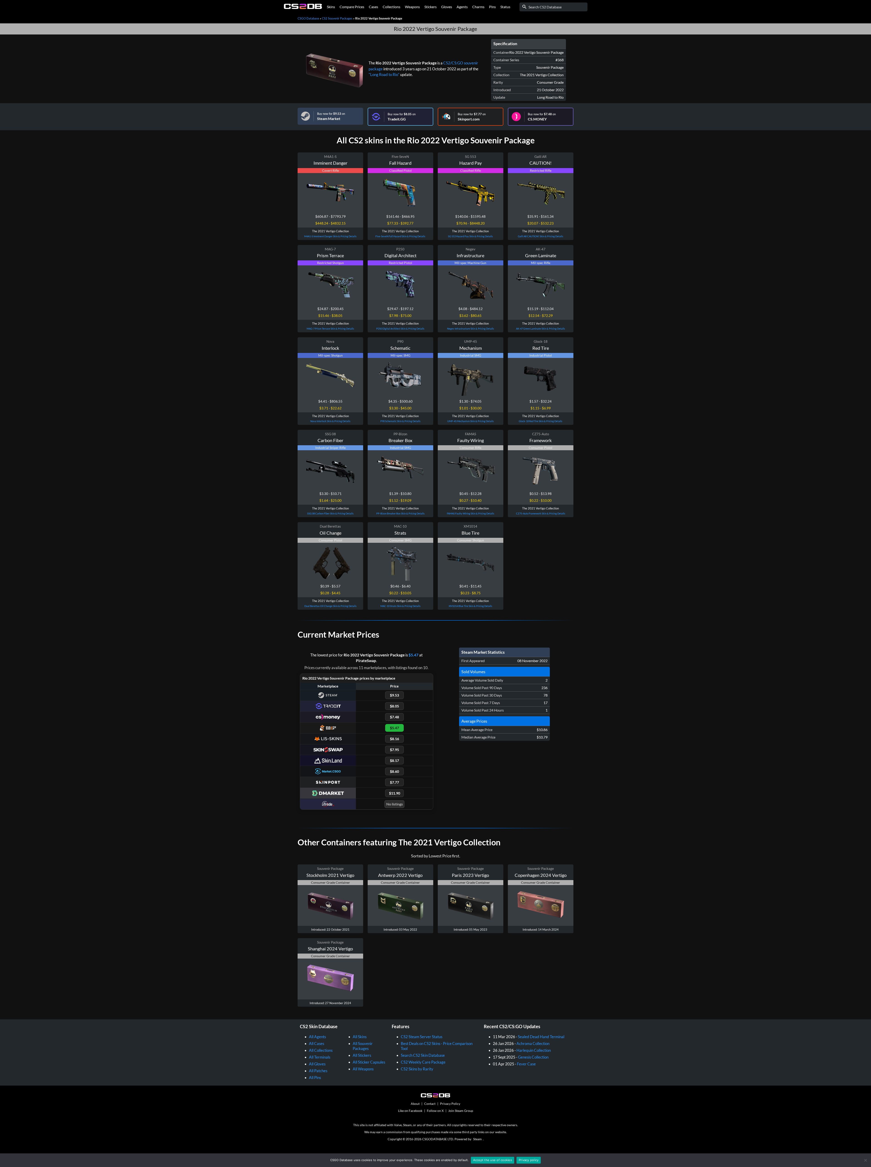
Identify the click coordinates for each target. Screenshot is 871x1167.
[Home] (303, 8)
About (415, 1104)
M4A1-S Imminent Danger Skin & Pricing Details (330, 236)
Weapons (412, 7)
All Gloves (317, 1064)
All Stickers (362, 1055)
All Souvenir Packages (363, 1046)
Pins (492, 7)
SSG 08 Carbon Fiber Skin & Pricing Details (330, 513)
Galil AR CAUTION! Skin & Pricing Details (540, 236)
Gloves (446, 7)
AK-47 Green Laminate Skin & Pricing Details (540, 328)
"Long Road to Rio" (384, 74)
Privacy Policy (450, 1104)
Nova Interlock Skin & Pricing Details (330, 421)
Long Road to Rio (550, 97)
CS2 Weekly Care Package (423, 1062)
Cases (373, 7)
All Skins (360, 1036)
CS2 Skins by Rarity (417, 1069)
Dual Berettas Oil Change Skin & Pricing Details (330, 605)
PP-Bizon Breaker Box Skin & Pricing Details (400, 513)
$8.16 (394, 738)
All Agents (317, 1036)
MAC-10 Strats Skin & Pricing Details (400, 605)
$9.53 (394, 695)
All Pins (315, 1077)
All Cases (316, 1043)
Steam (477, 1139)
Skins (331, 7)
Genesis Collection (533, 1057)
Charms (478, 7)
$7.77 (394, 782)
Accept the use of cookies (492, 1160)
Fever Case (526, 1064)
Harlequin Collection (533, 1050)
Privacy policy (529, 1160)
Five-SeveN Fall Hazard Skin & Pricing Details (400, 236)
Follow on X (435, 1111)
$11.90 (394, 793)
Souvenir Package (550, 67)
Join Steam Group (460, 1111)
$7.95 (394, 749)
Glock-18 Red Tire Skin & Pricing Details (540, 421)
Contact (430, 1104)
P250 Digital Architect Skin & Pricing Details (400, 328)
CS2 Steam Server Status (421, 1036)
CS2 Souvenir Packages (337, 18)
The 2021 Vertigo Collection (542, 75)
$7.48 (394, 717)
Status (505, 7)
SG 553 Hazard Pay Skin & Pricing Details (470, 236)
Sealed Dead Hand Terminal (541, 1036)
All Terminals (319, 1057)
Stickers (430, 7)
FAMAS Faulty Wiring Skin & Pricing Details (470, 513)
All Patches (318, 1070)
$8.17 (394, 760)
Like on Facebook (410, 1111)
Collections (391, 7)
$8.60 (394, 771)
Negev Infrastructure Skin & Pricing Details (470, 328)
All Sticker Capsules (369, 1062)
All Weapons (363, 1069)
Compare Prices (352, 7)
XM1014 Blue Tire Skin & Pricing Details (470, 605)
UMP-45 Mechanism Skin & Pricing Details (470, 421)
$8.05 (394, 706)
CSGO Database (308, 18)
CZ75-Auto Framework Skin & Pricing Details (540, 513)
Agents (462, 7)
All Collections (321, 1050)
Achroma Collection (532, 1043)
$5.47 (413, 655)
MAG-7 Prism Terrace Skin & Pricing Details (330, 328)
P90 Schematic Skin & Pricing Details (400, 421)
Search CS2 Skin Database (423, 1055)
